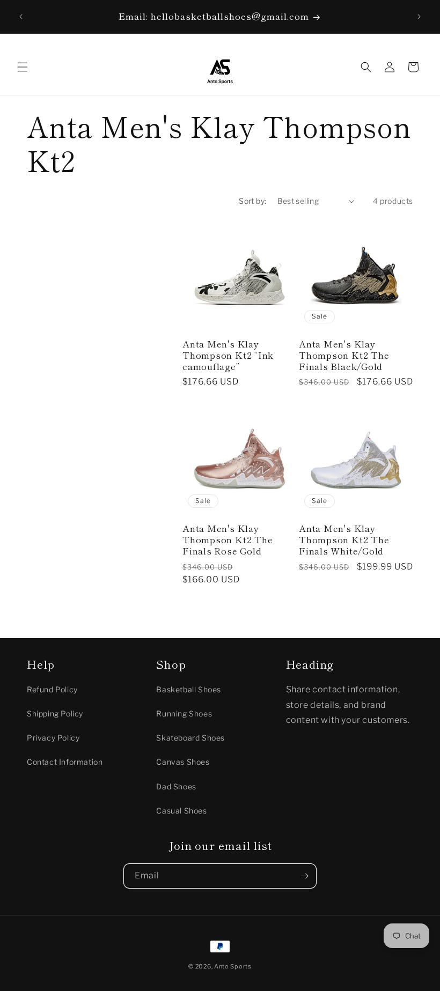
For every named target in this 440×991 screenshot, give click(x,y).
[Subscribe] (304, 876)
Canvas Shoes (182, 761)
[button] (22, 67)
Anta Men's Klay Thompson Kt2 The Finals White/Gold (344, 539)
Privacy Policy (53, 737)
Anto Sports (233, 966)
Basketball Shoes (188, 689)
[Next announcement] (419, 16)
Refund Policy (52, 689)
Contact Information (64, 761)
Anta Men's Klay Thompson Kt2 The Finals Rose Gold (227, 539)
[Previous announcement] (21, 16)
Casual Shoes (181, 810)
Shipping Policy (55, 713)
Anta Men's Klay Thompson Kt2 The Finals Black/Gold (344, 355)
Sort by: (252, 200)
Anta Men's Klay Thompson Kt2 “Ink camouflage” (228, 355)
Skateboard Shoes (190, 737)
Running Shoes (184, 713)
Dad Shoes (176, 786)
